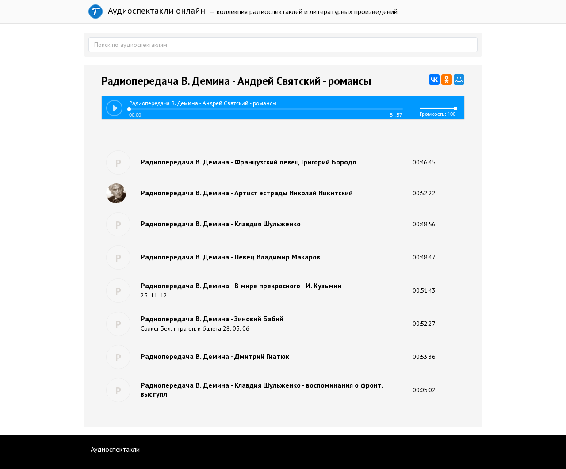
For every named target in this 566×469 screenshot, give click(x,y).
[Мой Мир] (459, 79)
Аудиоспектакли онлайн (155, 10)
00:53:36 (424, 357)
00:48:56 (424, 224)
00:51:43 (424, 290)
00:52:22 (424, 193)
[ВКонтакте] (434, 79)
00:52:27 (424, 324)
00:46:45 (424, 162)
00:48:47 (424, 257)
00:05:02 (424, 390)
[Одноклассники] (446, 79)
